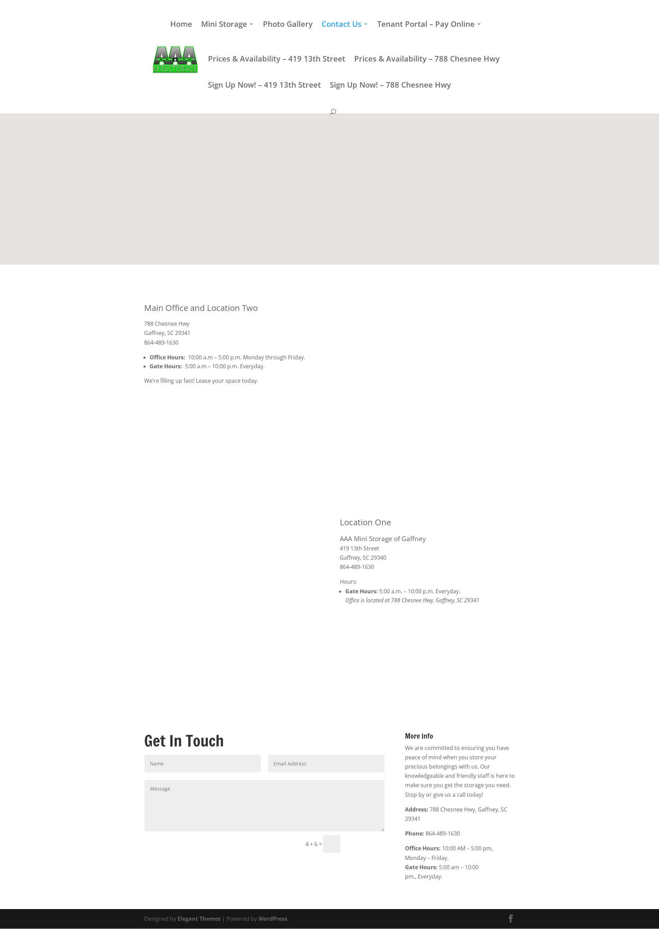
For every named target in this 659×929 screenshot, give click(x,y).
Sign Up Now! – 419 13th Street (264, 86)
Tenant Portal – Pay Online (426, 25)
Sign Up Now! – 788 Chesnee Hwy (390, 86)
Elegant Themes (199, 918)
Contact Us (341, 25)
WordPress (272, 918)
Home (181, 25)
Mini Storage (224, 25)
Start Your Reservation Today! (330, 871)
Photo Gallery (288, 25)
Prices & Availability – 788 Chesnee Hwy (427, 60)
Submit (365, 843)
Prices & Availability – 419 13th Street (276, 60)
